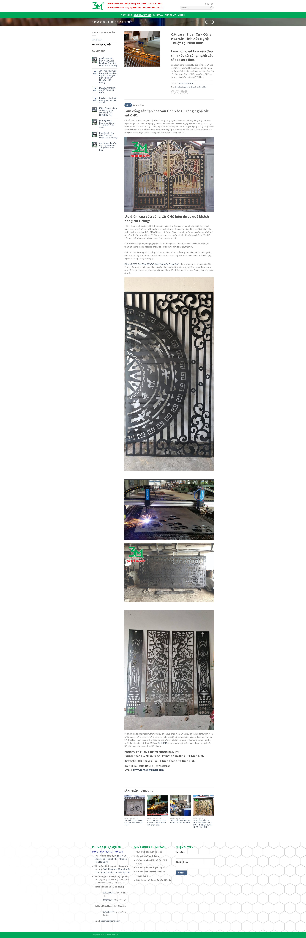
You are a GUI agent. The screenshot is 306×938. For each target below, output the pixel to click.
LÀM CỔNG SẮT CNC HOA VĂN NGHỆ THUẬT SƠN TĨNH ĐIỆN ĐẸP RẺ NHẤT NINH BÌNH (203, 823)
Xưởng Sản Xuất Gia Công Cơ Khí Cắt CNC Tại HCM (180, 821)
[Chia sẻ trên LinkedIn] (186, 92)
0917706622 (108, 892)
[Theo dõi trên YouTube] (212, 4)
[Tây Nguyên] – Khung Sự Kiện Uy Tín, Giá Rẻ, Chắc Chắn (107, 124)
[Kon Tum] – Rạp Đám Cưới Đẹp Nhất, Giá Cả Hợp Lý (108, 135)
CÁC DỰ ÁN (158, 15)
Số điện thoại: (182, 862)
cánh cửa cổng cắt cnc (182, 87)
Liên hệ (181, 15)
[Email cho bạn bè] (182, 92)
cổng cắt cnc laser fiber (198, 87)
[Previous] (124, 814)
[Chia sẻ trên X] (177, 92)
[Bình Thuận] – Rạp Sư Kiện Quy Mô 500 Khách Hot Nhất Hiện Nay (108, 111)
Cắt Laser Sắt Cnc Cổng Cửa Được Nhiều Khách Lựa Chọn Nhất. (156, 822)
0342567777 (108, 912)
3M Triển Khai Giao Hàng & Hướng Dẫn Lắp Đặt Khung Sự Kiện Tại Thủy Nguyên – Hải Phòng (108, 77)
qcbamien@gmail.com (110, 921)
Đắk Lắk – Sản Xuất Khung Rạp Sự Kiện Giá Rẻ (107, 100)
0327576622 (108, 900)
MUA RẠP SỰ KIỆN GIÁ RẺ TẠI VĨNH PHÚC (107, 90)
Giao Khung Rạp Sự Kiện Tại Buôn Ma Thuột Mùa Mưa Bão (108, 146)
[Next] (214, 814)
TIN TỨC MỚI (170, 15)
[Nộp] (211, 8)
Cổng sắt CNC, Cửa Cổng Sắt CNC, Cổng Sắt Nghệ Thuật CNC (152, 264)
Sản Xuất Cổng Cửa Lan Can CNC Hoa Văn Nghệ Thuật (133, 822)
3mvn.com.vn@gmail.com (148, 769)
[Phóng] (127, 63)
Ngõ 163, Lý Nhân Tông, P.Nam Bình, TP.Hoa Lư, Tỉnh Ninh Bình (111, 858)
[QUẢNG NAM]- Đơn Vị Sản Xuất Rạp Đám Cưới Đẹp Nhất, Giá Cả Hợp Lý (108, 62)
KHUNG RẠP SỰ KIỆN (142, 15)
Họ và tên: (180, 852)
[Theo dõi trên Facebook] (205, 4)
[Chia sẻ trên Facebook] (173, 92)
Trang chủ (126, 15)
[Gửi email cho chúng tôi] (208, 4)
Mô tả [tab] (128, 105)
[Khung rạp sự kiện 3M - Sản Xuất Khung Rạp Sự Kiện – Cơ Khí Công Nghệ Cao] (98, 6)
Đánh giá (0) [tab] (138, 105)
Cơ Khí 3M (162, 743)
